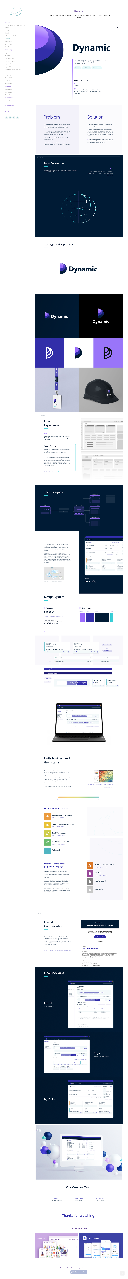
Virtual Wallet (8, 44)
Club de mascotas (10, 47)
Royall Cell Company (10, 78)
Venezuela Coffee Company (12, 69)
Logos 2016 (8, 67)
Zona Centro (8, 89)
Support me (9, 105)
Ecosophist (8, 55)
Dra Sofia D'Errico (10, 61)
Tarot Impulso (8, 41)
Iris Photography (9, 58)
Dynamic (7, 38)
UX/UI (7, 22)
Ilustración (9, 98)
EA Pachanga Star (10, 92)
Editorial (8, 86)
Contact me (9, 112)
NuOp (7, 30)
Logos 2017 (8, 64)
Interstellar (8, 101)
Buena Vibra (8, 83)
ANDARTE (8, 75)
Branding (8, 50)
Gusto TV (7, 81)
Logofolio (7, 53)
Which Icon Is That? (10, 36)
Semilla (7, 72)
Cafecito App (8, 33)
